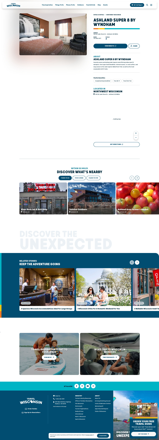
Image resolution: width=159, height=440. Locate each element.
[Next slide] (84, 34)
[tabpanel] (79, 195)
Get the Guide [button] (142, 434)
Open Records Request (101, 409)
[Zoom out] (136, 137)
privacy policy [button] (89, 435)
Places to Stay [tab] (93, 178)
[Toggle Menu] (150, 5)
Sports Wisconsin (80, 419)
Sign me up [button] (48, 357)
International (79, 414)
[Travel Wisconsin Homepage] (13, 5)
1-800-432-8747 (59, 399)
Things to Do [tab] (65, 178)
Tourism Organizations (81, 409)
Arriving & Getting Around (102, 401)
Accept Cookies (103, 435)
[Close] (155, 404)
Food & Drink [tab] (79, 178)
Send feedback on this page (59, 406)
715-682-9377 (97, 38)
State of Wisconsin (100, 411)
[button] (137, 5)
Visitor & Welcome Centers (103, 403)
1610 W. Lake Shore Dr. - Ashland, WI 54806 (105, 34)
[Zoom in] (136, 133)
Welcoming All (99, 406)
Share (135, 46)
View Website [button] (109, 46)
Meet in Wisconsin (80, 416)
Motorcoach (78, 406)
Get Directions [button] (115, 144)
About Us (97, 398)
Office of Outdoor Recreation (83, 401)
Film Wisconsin (79, 403)
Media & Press (79, 411)
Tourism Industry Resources (83, 398)
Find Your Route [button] (109, 357)
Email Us (57, 396)
